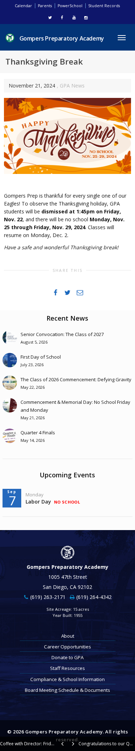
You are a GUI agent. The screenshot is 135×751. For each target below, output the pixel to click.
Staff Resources (67, 668)
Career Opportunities (67, 646)
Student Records (104, 5)
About (67, 636)
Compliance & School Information (67, 679)
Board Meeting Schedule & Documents (67, 690)
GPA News (72, 85)
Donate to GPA (67, 657)
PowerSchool (70, 5)
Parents (45, 5)
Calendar (23, 5)
